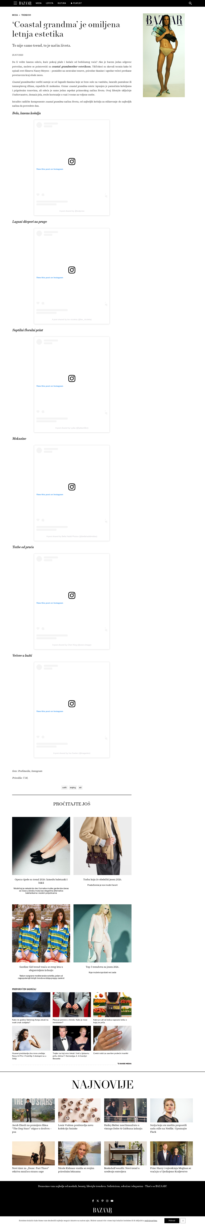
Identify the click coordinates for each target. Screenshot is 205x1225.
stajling (73, 788)
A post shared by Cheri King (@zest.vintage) (71, 645)
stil (80, 788)
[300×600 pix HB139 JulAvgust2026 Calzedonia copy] (164, 55)
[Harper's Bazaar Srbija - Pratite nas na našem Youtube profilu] (112, 1201)
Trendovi (26, 15)
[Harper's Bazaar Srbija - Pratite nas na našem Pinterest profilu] (102, 1201)
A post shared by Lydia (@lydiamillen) (71, 428)
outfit (64, 788)
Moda (39, 3)
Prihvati (172, 1220)
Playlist (77, 3)
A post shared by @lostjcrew (71, 211)
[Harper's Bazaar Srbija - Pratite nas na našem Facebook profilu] (93, 1201)
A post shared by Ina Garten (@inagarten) (71, 753)
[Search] (190, 3)
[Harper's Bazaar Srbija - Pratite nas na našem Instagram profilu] (107, 1201)
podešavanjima (151, 1220)
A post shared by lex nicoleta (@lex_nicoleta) (72, 319)
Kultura (62, 3)
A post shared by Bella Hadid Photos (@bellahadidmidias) (71, 536)
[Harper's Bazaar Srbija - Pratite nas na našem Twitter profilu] (97, 1201)
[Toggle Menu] (15, 3)
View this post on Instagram (49, 169)
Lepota (49, 3)
